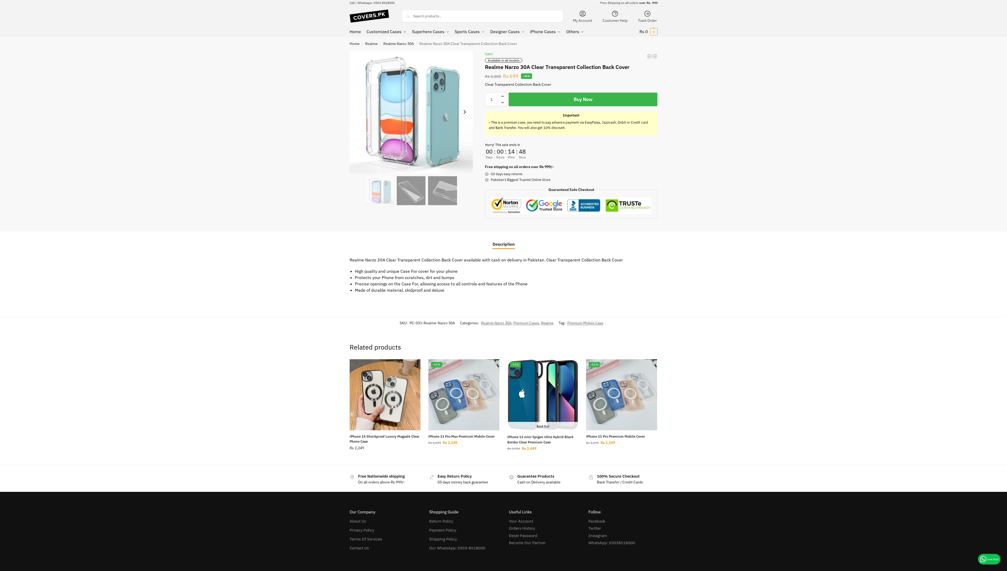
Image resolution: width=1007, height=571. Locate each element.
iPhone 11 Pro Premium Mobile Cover (615, 436)
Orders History (522, 528)
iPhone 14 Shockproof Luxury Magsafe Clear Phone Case (384, 439)
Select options (385, 459)
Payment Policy (442, 530)
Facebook (596, 521)
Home (355, 43)
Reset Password (523, 535)
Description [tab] (504, 244)
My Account (582, 20)
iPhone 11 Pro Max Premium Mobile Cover (461, 436)
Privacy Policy (362, 530)
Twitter (594, 528)
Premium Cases (526, 323)
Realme (371, 43)
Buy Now (583, 99)
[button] (648, 31)
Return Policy (441, 521)
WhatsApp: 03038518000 (611, 542)
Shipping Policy (443, 539)
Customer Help (615, 20)
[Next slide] (464, 112)
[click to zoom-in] (411, 112)
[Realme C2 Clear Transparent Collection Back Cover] (654, 56)
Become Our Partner (527, 542)
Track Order (647, 20)
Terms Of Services (366, 539)
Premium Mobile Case (585, 323)
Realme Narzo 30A (398, 43)
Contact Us (359, 547)
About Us (358, 521)
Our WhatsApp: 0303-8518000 (457, 547)
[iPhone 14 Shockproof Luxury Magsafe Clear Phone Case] (385, 394)
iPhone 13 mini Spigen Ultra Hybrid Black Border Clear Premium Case (540, 439)
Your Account (521, 521)
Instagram (597, 535)
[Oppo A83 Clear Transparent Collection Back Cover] (649, 56)
